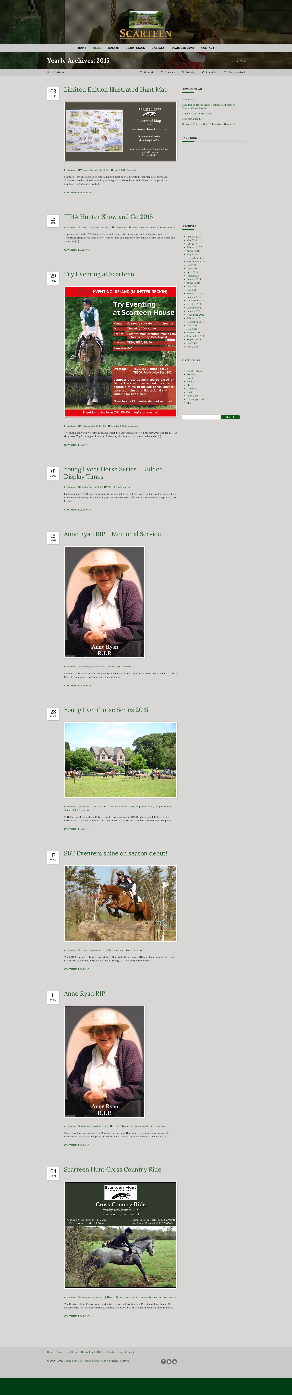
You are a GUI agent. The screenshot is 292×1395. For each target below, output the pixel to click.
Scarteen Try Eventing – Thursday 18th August (208, 124)
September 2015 (196, 261)
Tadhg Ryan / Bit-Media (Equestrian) (85, 1360)
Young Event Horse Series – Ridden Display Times (113, 472)
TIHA (155, 227)
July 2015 (192, 265)
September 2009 (196, 336)
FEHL (150, 806)
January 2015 (194, 279)
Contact (207, 47)
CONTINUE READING (77, 192)
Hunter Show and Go (142, 227)
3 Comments (159, 1126)
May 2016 (192, 254)
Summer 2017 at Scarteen (196, 113)
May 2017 (192, 243)
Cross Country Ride (128, 1297)
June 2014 (192, 289)
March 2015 (193, 275)
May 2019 (192, 240)
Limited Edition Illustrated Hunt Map (116, 89)
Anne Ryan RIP (84, 993)
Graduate (170, 72)
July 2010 (192, 325)
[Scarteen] (146, 23)
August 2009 (194, 339)
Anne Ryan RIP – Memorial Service (112, 534)
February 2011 (194, 318)
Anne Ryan (129, 1126)
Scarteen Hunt (183, 47)
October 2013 (194, 304)
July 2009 (192, 343)
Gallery (158, 47)
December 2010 (195, 321)
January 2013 (194, 311)
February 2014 (195, 293)
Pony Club (211, 72)
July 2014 (192, 286)
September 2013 (196, 307)
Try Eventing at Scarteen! (100, 274)
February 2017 (194, 247)
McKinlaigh (188, 99)
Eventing (191, 72)
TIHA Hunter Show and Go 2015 (108, 217)
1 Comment (125, 666)
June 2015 (192, 268)
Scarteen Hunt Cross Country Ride (112, 1169)
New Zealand (141, 1126)
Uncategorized (236, 72)
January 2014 (194, 297)
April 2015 (192, 272)
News (97, 47)
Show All (148, 72)
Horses (113, 47)
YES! (108, 487)
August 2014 (193, 282)
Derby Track (135, 47)
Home (82, 47)
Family (112, 666)
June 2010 (192, 328)
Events (117, 227)
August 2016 (193, 250)
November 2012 (195, 314)
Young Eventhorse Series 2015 (106, 710)
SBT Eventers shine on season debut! (115, 853)
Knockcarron (150, 1297)
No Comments (130, 170)
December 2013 (195, 300)
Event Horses (117, 806)
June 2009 (192, 346)
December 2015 (195, 257)
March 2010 (193, 332)
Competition (141, 806)
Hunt (116, 170)
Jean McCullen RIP (192, 118)
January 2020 (194, 236)
